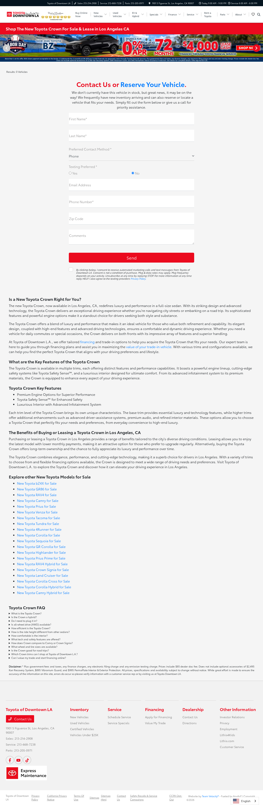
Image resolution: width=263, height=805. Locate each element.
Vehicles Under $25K (84, 735)
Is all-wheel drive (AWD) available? (31, 624)
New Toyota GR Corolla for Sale (41, 546)
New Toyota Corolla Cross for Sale (43, 581)
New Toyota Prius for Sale (36, 506)
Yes (74, 173)
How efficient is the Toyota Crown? (30, 628)
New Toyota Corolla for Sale (38, 535)
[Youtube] (18, 760)
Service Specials (118, 723)
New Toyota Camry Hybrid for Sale (43, 592)
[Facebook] (10, 760)
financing (87, 341)
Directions (189, 723)
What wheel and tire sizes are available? (34, 646)
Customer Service (232, 747)
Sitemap (94, 797)
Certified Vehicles (82, 729)
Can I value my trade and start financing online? (38, 657)
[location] (149, 3)
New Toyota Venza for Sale (37, 512)
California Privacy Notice (57, 797)
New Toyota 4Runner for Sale (39, 529)
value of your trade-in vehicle (148, 346)
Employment (228, 729)
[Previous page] (6, 48)
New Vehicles (79, 717)
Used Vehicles (79, 723)
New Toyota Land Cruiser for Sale (42, 575)
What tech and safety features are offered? (35, 639)
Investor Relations (232, 717)
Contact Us (22, 718)
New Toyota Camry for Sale (37, 500)
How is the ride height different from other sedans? (40, 632)
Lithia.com (227, 741)
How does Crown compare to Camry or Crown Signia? (42, 643)
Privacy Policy (137, 278)
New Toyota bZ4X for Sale (37, 483)
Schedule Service (119, 717)
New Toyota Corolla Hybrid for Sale (44, 586)
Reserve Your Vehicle (152, 84)
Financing (154, 709)
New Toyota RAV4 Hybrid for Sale (42, 563)
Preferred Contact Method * (90, 149)
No (137, 173)
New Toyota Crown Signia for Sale (43, 569)
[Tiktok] (27, 760)
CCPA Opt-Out (175, 797)
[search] (258, 14)
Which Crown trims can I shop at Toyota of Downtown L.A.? (44, 654)
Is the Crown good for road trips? (30, 650)
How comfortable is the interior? (29, 635)
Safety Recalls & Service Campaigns (143, 797)
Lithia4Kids (227, 735)
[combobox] (245, 801)
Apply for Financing (158, 717)
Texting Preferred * (83, 166)
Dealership (193, 709)
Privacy (224, 723)
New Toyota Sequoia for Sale (39, 540)
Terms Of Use (79, 797)
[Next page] (256, 48)
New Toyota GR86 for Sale (37, 488)
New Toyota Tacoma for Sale (38, 517)
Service (114, 709)
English (245, 801)
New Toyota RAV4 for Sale (37, 494)
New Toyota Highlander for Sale (41, 552)
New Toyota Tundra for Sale (38, 523)
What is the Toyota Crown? (26, 613)
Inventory (79, 709)
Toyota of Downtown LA (17, 797)
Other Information (238, 709)
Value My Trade (155, 723)
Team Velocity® (210, 796)
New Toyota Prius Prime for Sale (41, 558)
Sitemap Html (106, 797)
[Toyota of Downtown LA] (23, 13)
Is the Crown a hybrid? (24, 617)
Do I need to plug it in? (24, 620)
